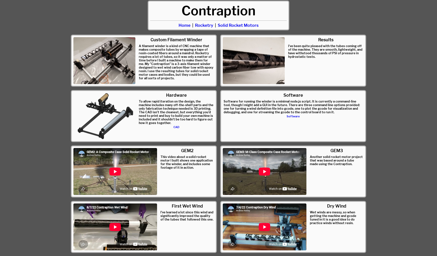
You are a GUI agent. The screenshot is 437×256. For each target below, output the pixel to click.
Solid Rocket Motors (238, 25)
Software (293, 116)
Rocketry (204, 25)
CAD (176, 127)
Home (185, 25)
